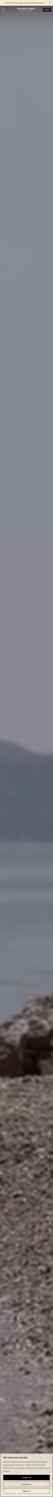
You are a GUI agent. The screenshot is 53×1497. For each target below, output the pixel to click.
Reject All (27, 1491)
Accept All (26, 1477)
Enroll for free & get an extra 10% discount (24, 3)
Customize (26, 1484)
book (47, 10)
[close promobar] (50, 3)
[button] (3, 9)
